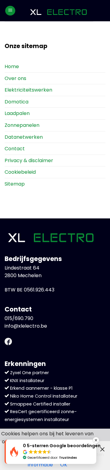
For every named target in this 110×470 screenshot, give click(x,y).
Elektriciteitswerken (28, 89)
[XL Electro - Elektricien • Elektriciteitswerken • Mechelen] (58, 11)
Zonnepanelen (22, 125)
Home (12, 66)
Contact (15, 148)
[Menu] (10, 11)
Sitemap (15, 183)
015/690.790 (19, 318)
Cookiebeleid (20, 172)
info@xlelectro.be (26, 325)
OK (63, 464)
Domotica (16, 101)
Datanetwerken (24, 137)
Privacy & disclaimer (29, 160)
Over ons (15, 78)
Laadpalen (17, 113)
